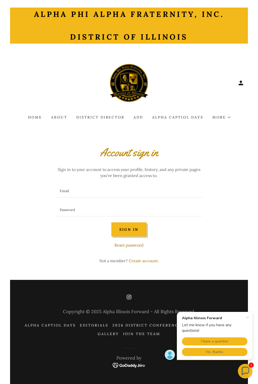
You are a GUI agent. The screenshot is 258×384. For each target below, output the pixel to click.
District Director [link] (100, 117)
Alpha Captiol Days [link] (177, 117)
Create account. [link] (144, 260)
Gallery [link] (108, 334)
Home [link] (35, 117)
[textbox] (129, 191)
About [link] (59, 117)
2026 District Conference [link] (147, 325)
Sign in (129, 229)
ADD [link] (138, 117)
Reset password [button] (129, 245)
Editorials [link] (94, 325)
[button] (241, 83)
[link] (129, 82)
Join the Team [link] (141, 334)
